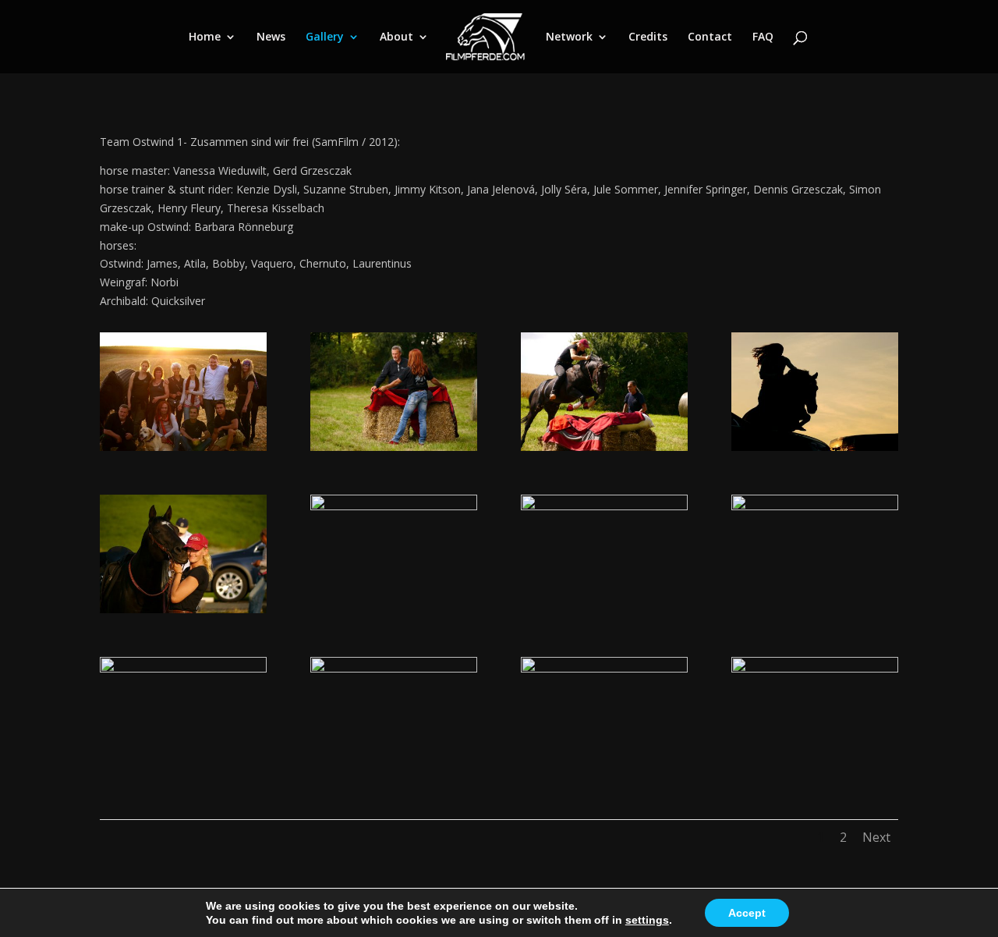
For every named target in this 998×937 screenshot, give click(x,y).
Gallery (325, 37)
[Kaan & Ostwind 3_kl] (393, 668)
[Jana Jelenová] (183, 609)
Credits (647, 37)
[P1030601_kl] (814, 668)
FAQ (762, 37)
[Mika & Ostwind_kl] (604, 668)
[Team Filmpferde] (183, 446)
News (271, 37)
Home (205, 37)
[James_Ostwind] (814, 506)
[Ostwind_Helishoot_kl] (393, 506)
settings (647, 920)
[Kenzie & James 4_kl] (183, 668)
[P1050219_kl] (393, 446)
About (396, 37)
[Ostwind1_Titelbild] (814, 446)
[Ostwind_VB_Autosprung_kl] (604, 446)
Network (569, 37)
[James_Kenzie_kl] (604, 506)
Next (876, 837)
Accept (747, 913)
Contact (710, 37)
